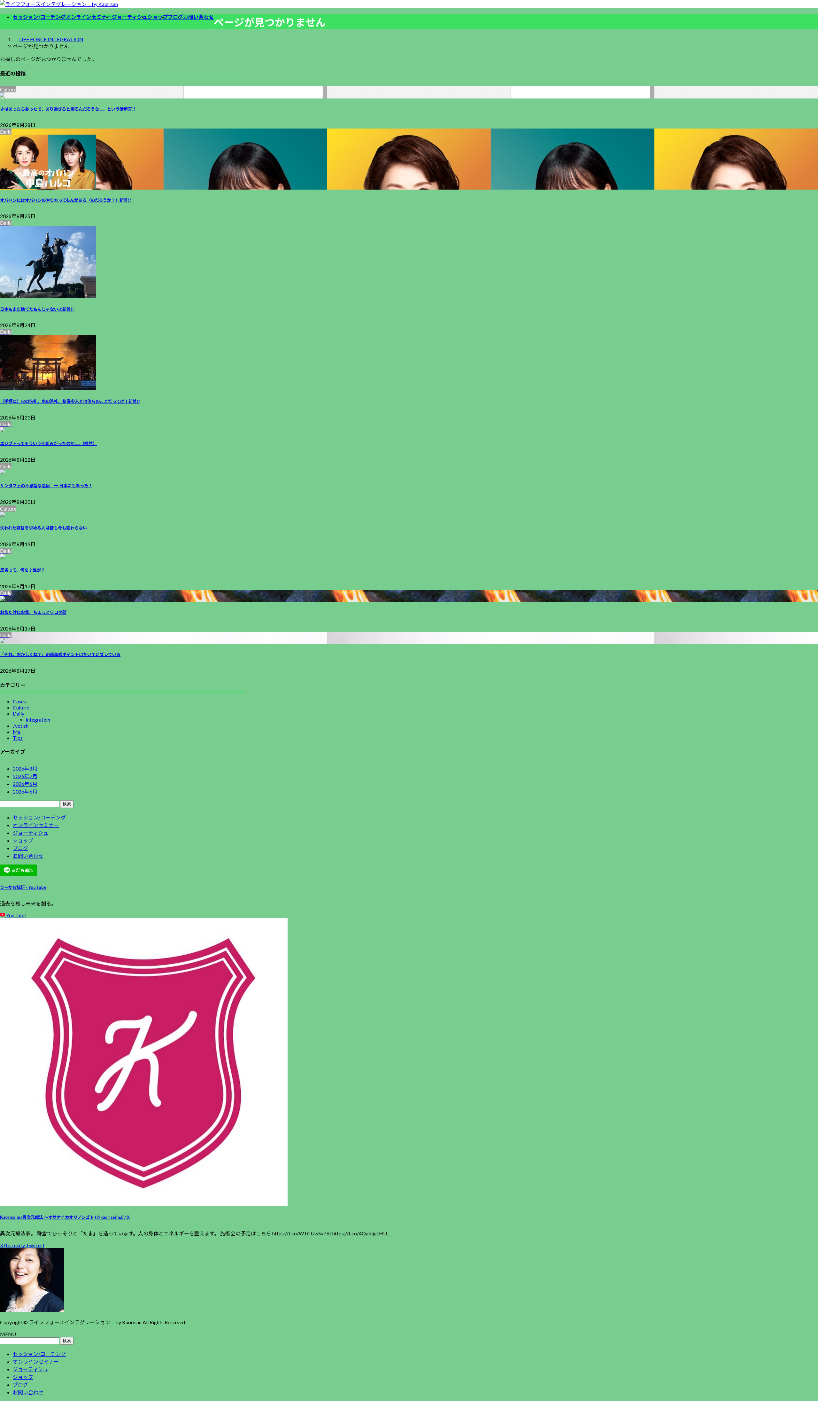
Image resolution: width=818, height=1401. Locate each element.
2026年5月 (25, 791)
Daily (18, 713)
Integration (38, 719)
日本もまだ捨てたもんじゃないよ (37, 309)
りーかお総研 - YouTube (23, 887)
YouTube (15, 915)
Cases (19, 701)
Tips (18, 738)
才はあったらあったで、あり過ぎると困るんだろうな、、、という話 (67, 109)
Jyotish (20, 726)
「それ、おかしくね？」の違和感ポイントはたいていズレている (60, 654)
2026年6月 (25, 784)
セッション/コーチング (39, 817)
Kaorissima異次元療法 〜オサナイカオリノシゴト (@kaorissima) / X (65, 1217)
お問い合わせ (28, 856)
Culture (21, 707)
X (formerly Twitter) (22, 1245)
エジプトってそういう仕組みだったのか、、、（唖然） (48, 443)
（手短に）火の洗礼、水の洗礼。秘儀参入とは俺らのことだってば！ (70, 401)
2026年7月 (25, 776)
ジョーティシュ (30, 833)
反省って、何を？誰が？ (22, 570)
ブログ (20, 848)
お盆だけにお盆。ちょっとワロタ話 (33, 612)
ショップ (23, 840)
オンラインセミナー (36, 825)
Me (16, 732)
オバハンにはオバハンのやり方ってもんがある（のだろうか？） (65, 200)
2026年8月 (25, 768)
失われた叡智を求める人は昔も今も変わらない (43, 527)
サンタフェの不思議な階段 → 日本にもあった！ (46, 485)
